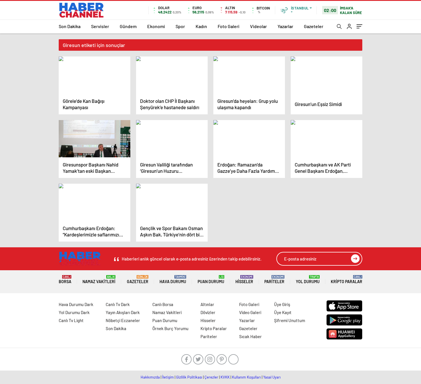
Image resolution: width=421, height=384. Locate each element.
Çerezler (211, 377)
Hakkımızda (150, 377)
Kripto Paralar (346, 279)
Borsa (65, 279)
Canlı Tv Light (71, 320)
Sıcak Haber (250, 336)
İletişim (168, 377)
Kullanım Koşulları (246, 377)
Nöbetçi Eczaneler (123, 320)
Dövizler (207, 312)
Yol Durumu (308, 279)
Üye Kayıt (283, 312)
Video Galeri (250, 312)
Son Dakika (69, 26)
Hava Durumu (173, 279)
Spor (180, 26)
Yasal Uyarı (272, 377)
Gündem (128, 26)
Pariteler (274, 279)
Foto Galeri (228, 26)
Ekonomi (156, 26)
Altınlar (207, 304)
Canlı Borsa (162, 304)
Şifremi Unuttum (289, 320)
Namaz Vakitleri (98, 279)
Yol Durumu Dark (74, 312)
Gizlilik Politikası (189, 377)
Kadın (201, 26)
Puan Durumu (211, 279)
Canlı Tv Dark (118, 304)
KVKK (225, 377)
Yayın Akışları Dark (123, 312)
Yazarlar (285, 26)
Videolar (258, 26)
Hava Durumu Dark (76, 304)
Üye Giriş (282, 304)
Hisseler (244, 279)
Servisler (100, 26)
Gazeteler (313, 26)
